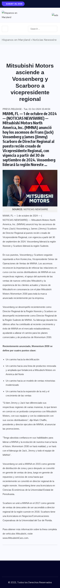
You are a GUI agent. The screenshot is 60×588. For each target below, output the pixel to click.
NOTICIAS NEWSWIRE (15, 220)
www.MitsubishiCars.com (15, 538)
